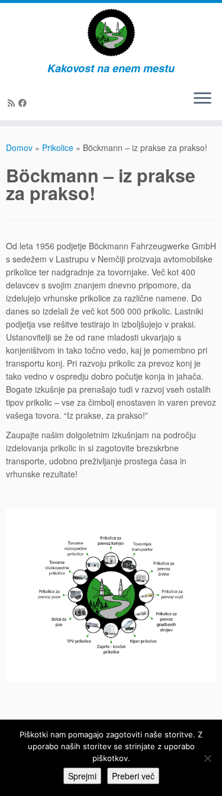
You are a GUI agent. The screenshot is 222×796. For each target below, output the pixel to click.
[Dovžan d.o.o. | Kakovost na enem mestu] (111, 32)
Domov (19, 147)
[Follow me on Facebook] (24, 102)
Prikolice (57, 147)
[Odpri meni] (202, 99)
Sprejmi (82, 776)
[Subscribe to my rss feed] (13, 102)
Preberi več (133, 776)
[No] (207, 758)
